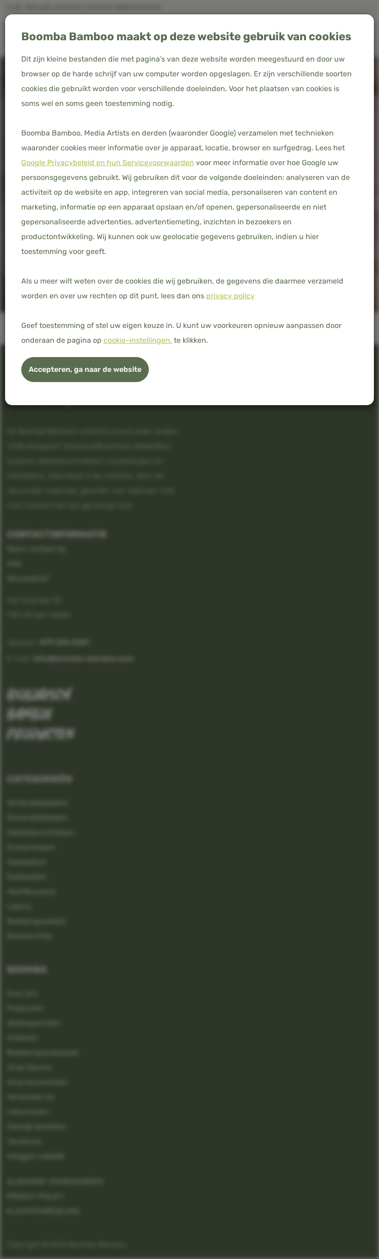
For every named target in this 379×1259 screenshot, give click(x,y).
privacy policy (230, 295)
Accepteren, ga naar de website (85, 369)
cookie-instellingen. (138, 340)
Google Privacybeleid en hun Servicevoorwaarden (107, 162)
